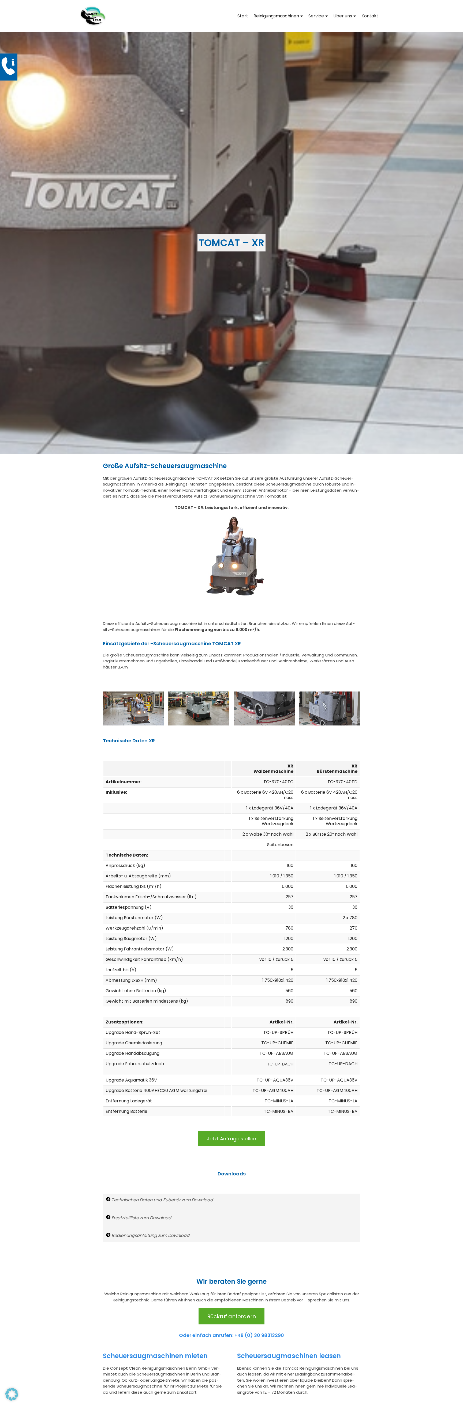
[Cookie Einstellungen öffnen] (11, 1399)
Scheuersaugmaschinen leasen (289, 1355)
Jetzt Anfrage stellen (231, 1138)
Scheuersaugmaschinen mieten (155, 1355)
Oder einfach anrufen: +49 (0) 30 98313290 (231, 1335)
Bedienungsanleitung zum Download (149, 1235)
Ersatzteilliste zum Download (140, 1218)
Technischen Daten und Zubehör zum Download (161, 1200)
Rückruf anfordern (231, 1316)
